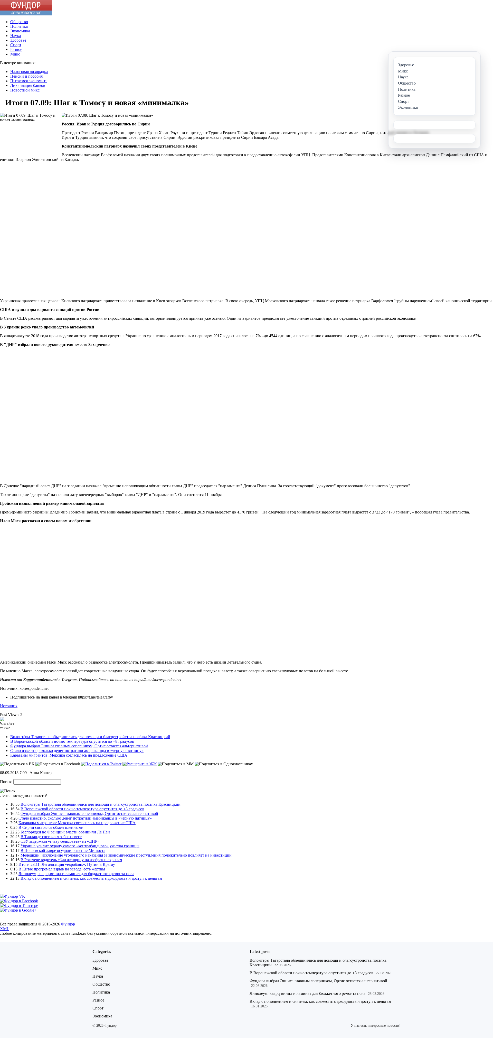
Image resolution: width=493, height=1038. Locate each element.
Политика (19, 26)
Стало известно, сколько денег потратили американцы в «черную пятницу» (77, 750)
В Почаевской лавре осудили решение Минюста (63, 850)
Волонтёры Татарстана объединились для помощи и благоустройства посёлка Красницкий (90, 736)
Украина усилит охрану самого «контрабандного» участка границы (80, 846)
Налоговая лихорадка (29, 71)
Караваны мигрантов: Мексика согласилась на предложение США (68, 755)
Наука (15, 35)
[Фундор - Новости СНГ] (26, 14)
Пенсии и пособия (26, 76)
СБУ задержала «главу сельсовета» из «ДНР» (60, 841)
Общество (19, 22)
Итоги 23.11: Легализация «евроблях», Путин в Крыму (66, 864)
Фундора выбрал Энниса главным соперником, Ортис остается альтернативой (79, 746)
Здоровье (18, 40)
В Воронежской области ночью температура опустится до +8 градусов (72, 741)
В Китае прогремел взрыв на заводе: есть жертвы (61, 869)
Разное (16, 49)
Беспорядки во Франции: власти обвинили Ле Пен (65, 832)
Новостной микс (25, 90)
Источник (8, 706)
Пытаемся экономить (28, 81)
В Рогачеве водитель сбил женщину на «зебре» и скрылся (71, 860)
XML (4, 928)
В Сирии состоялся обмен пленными (50, 827)
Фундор (68, 924)
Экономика (20, 31)
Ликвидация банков (27, 85)
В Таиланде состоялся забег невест (51, 836)
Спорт (15, 45)
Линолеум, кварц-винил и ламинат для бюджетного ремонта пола (76, 873)
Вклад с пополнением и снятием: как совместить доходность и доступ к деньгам (91, 878)
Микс (15, 54)
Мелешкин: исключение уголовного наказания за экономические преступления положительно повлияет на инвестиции (126, 855)
